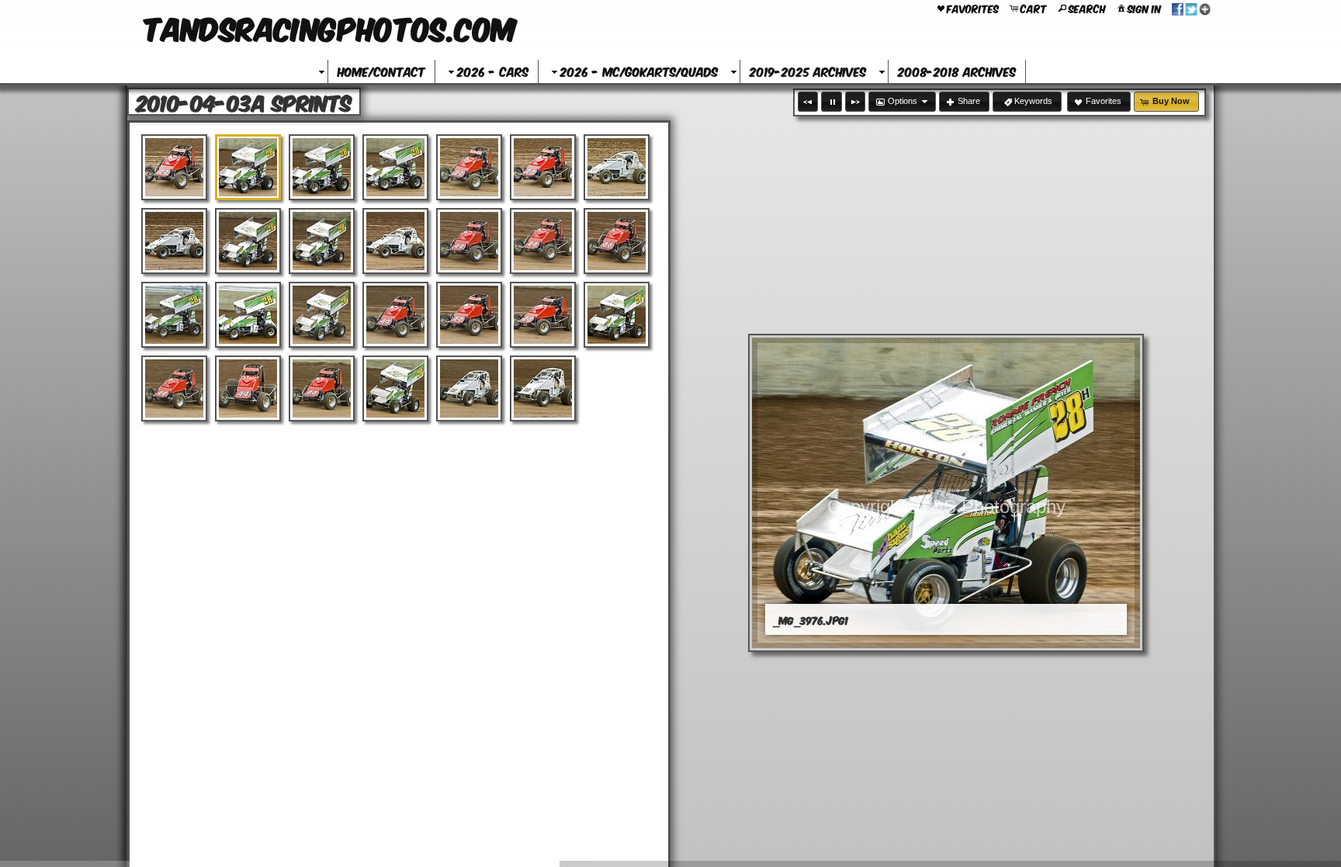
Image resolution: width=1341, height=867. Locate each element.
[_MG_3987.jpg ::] (248, 241)
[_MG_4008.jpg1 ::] (616, 315)
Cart (1033, 8)
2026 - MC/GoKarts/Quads (639, 71)
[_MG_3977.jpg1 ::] (322, 167)
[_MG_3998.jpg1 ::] (248, 315)
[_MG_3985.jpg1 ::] (174, 241)
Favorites (973, 8)
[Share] (1191, 8)
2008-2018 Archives (957, 71)
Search (1087, 8)
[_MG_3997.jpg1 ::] (174, 315)
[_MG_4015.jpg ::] (395, 388)
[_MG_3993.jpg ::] (543, 241)
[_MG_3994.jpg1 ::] (616, 241)
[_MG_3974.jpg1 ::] (174, 167)
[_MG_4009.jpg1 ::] (174, 388)
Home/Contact (381, 71)
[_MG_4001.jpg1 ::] (395, 315)
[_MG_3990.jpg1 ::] (395, 241)
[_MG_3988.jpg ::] (322, 241)
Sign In (1144, 8)
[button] (808, 102)
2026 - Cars (492, 71)
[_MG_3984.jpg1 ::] (616, 167)
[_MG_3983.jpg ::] (543, 167)
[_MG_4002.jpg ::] (469, 315)
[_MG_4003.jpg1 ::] (543, 315)
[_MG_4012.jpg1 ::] (248, 388)
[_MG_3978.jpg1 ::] (395, 167)
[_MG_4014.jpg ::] (322, 388)
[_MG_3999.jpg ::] (322, 315)
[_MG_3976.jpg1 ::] (248, 167)
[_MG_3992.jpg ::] (469, 241)
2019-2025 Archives (808, 71)
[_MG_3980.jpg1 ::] (469, 167)
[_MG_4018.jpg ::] (543, 388)
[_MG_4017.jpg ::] (469, 388)
